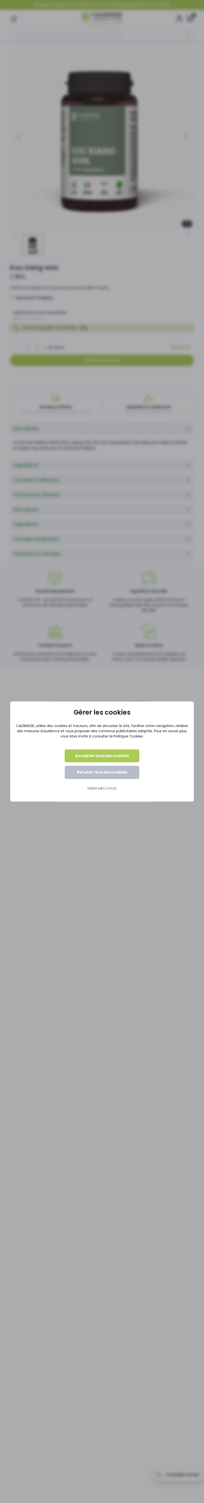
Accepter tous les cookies (102, 756)
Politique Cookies (128, 736)
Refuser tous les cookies (102, 772)
